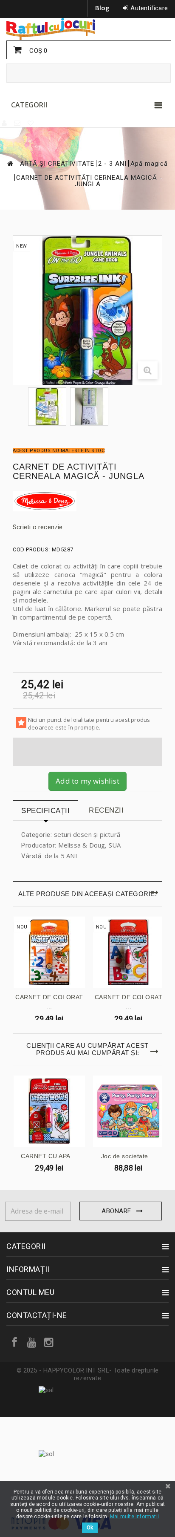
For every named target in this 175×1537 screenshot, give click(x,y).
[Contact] (17, 123)
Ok (90, 1528)
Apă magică (149, 164)
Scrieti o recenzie (38, 527)
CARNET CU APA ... (49, 1156)
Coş (37, 51)
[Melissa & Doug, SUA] (87, 501)
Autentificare (149, 8)
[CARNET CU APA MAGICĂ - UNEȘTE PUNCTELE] (49, 1111)
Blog (102, 7)
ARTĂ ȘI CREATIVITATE (57, 164)
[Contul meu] (5, 123)
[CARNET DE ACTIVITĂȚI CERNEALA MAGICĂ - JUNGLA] (47, 406)
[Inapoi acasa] (9, 163)
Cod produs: (31, 549)
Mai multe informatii (134, 1517)
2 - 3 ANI (112, 164)
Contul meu (30, 1292)
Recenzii (106, 810)
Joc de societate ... (128, 1156)
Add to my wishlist (87, 781)
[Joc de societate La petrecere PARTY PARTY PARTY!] (128, 1111)
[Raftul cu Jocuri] (87, 29)
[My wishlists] (31, 123)
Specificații (45, 811)
